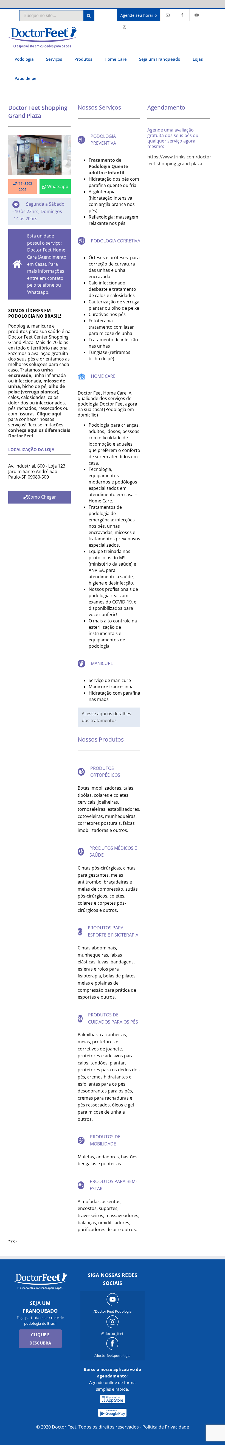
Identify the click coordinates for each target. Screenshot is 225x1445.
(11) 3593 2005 (24, 186)
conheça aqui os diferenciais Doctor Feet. (39, 433)
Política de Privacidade (165, 1427)
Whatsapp (57, 186)
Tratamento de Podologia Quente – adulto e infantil (110, 166)
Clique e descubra (40, 1339)
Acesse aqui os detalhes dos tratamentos (106, 717)
